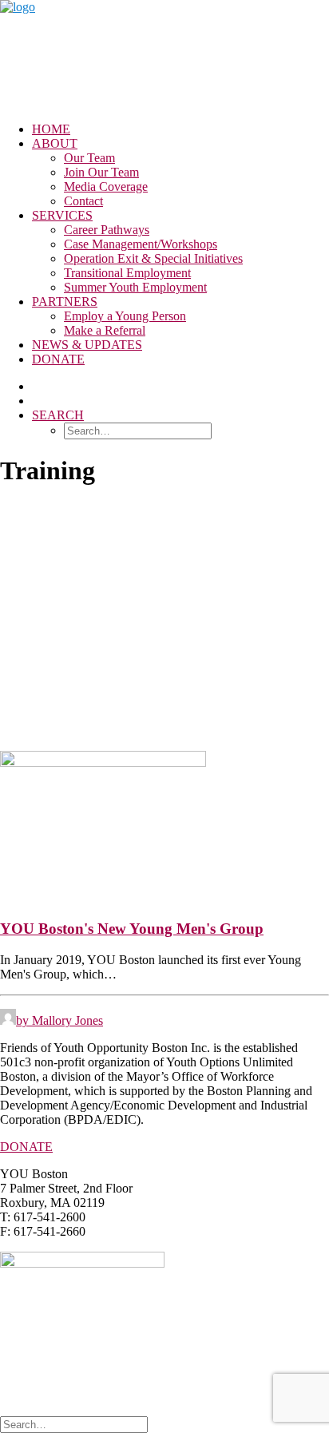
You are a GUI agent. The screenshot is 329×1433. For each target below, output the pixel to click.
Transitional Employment (127, 273)
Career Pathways (106, 229)
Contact (83, 201)
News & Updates (87, 344)
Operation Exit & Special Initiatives (153, 258)
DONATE (26, 1146)
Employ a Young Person (125, 316)
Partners (64, 301)
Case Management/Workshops (140, 244)
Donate (58, 359)
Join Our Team (101, 172)
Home (51, 129)
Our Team (89, 158)
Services (62, 215)
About (54, 143)
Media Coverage (106, 186)
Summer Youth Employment (135, 287)
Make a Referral (104, 330)
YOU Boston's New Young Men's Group (132, 928)
